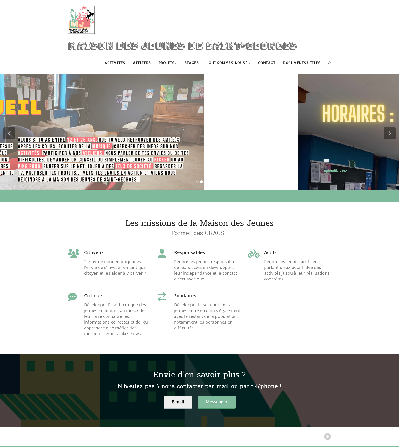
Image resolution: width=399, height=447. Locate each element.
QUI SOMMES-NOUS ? (228, 63)
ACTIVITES (115, 63)
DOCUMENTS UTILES (301, 63)
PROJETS (167, 63)
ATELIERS (142, 63)
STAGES (191, 63)
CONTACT (266, 63)
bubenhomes (78, 170)
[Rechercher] (329, 63)
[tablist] (199, 244)
